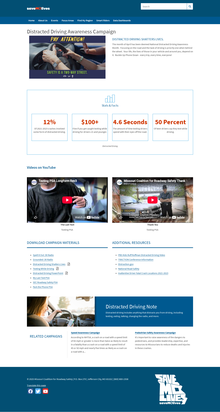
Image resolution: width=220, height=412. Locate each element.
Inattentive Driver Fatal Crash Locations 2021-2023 (143, 273)
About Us (42, 20)
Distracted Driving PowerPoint (48, 273)
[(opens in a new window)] (30, 391)
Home (31, 20)
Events (54, 20)
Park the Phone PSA (43, 286)
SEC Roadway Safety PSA (45, 282)
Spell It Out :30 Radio (43, 254)
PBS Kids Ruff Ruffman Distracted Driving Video (141, 254)
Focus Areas (68, 20)
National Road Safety (128, 268)
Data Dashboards (122, 20)
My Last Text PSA (41, 277)
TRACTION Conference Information (135, 259)
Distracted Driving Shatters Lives (49, 264)
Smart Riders (103, 20)
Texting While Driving (43, 268)
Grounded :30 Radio (43, 259)
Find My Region (85, 20)
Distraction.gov (125, 264)
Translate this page (36, 385)
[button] (67, 56)
